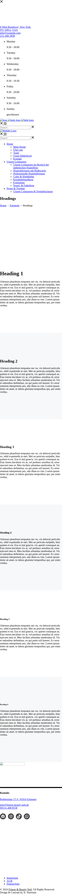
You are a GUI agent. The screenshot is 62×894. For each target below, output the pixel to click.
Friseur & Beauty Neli (20, 889)
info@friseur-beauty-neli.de (14, 805)
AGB (9, 880)
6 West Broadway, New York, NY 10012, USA (15, 28)
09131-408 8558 (8, 807)
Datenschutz (13, 883)
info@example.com (10, 33)
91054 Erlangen (28, 799)
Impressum (12, 877)
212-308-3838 (7, 36)
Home (3, 205)
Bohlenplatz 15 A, (10, 799)
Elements (14, 205)
